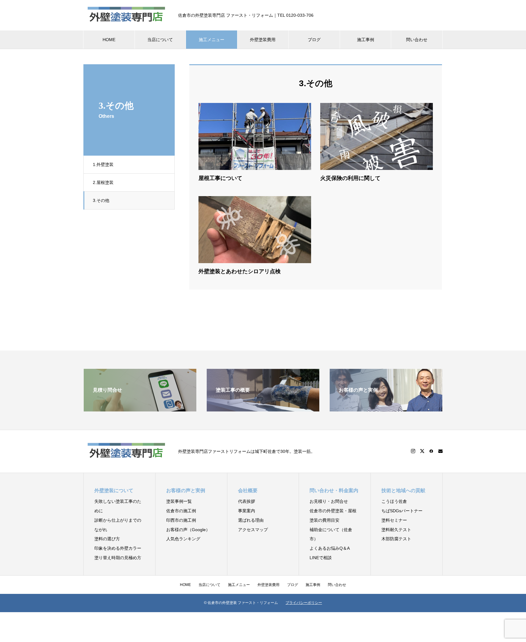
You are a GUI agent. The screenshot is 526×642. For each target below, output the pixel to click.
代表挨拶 (246, 501)
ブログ (314, 39)
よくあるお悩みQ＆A (330, 548)
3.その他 (101, 200)
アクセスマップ (253, 529)
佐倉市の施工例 (181, 510)
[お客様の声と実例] (386, 408)
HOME (109, 39)
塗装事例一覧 (179, 501)
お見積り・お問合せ (329, 501)
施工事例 (365, 39)
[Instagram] (413, 451)
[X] (422, 451)
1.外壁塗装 (103, 164)
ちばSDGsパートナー (402, 510)
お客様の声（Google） (188, 529)
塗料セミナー (394, 520)
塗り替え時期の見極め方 (117, 557)
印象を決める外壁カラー (117, 548)
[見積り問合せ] (140, 408)
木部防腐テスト (396, 538)
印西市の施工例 (181, 520)
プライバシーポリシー (304, 603)
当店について (160, 39)
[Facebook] (431, 451)
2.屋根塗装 (103, 182)
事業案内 (246, 510)
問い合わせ (416, 39)
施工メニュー (211, 39)
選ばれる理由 (251, 520)
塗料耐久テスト (396, 529)
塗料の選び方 (107, 538)
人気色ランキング (183, 538)
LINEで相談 (321, 557)
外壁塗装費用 (262, 39)
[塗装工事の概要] (263, 408)
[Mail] (440, 451)
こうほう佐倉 (394, 501)
